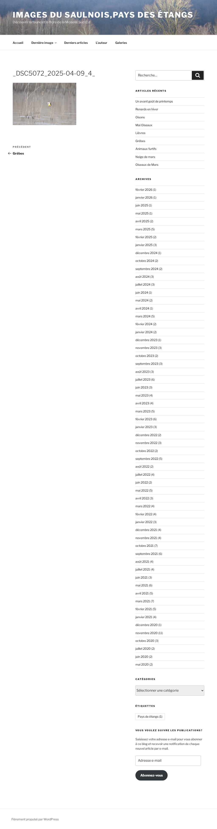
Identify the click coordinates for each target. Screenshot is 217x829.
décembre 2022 (146, 435)
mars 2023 (142, 411)
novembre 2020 (146, 633)
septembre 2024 (146, 269)
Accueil (18, 42)
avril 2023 (142, 403)
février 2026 (143, 189)
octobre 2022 (144, 451)
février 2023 (143, 419)
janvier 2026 (144, 197)
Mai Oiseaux (143, 125)
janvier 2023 (144, 427)
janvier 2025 (144, 245)
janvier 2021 (143, 617)
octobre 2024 (144, 261)
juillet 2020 (143, 648)
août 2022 (142, 466)
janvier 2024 (144, 332)
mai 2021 (141, 585)
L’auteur (101, 42)
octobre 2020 (144, 640)
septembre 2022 (146, 458)
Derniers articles (76, 42)
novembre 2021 (146, 538)
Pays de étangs (150, 716)
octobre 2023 (144, 356)
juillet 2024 (142, 284)
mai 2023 (142, 395)
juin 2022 (141, 482)
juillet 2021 (142, 569)
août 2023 (142, 371)
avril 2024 (142, 308)
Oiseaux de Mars (146, 164)
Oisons (140, 117)
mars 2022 (142, 506)
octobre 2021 (144, 545)
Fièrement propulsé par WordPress (35, 819)
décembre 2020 (146, 625)
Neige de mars (145, 157)
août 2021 (142, 561)
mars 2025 (142, 229)
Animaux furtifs (145, 149)
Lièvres (140, 133)
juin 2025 (141, 205)
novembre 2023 (146, 348)
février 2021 (143, 609)
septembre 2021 (146, 553)
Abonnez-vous (151, 775)
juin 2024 (141, 292)
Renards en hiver (146, 109)
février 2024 (143, 324)
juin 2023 (141, 387)
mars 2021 (142, 601)
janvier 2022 (143, 522)
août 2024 (142, 276)
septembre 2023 (146, 363)
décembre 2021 (146, 530)
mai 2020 (142, 664)
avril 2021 (142, 593)
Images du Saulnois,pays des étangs (103, 14)
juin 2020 (141, 656)
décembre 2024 (146, 253)
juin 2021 (141, 577)
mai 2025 (142, 213)
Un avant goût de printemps (154, 101)
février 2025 (143, 237)
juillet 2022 (142, 474)
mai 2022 (141, 490)
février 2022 (143, 514)
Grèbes (140, 141)
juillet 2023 (142, 379)
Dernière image (42, 42)
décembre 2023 (146, 340)
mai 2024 (142, 300)
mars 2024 (142, 316)
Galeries (121, 42)
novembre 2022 (146, 443)
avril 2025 (142, 221)
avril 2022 (142, 498)
